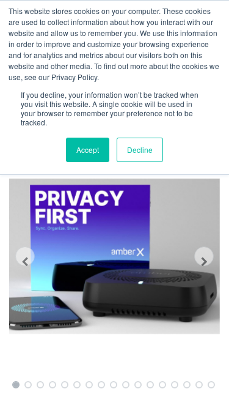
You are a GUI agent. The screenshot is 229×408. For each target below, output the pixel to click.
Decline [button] (140, 149)
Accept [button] (87, 149)
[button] (25, 256)
